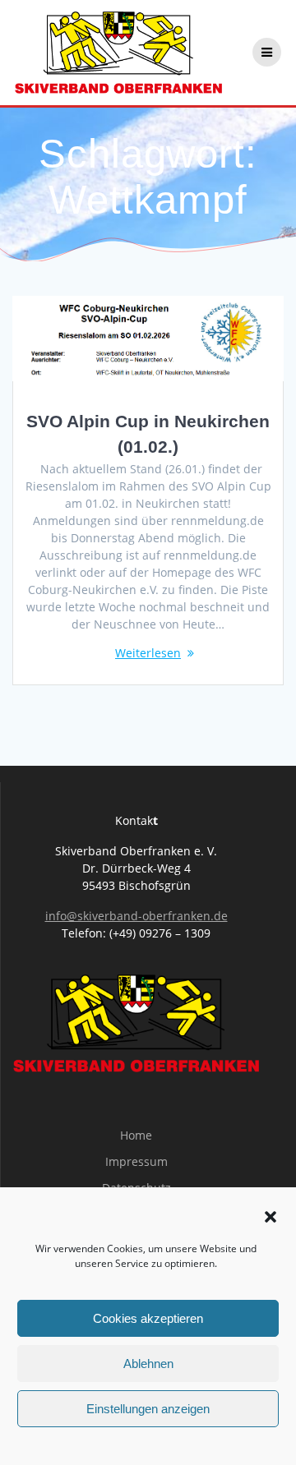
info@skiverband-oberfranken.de (136, 916)
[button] (270, 1217)
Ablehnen (148, 1364)
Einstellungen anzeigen (148, 1409)
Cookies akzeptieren (148, 1318)
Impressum (136, 1161)
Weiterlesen (148, 653)
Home (136, 1135)
